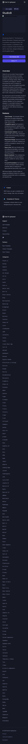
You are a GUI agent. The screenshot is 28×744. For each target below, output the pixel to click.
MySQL (4, 702)
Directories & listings (9, 362)
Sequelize (5, 714)
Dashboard (5, 353)
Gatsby (4, 427)
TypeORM (4, 711)
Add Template (6, 224)
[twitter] (14, 237)
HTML (3, 455)
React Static (6, 594)
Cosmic (4, 341)
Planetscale (5, 563)
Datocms (4, 356)
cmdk (3, 331)
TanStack (4, 656)
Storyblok (5, 628)
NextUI (4, 529)
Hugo (3, 458)
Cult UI (4, 347)
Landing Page (6, 467)
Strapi (4, 631)
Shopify (4, 615)
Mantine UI (5, 486)
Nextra (4, 526)
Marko (4, 489)
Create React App (7, 344)
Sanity (4, 606)
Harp (3, 442)
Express (4, 393)
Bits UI (4, 291)
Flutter (4, 409)
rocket (4, 600)
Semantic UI (5, 612)
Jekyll (4, 461)
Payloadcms (5, 557)
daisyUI (4, 350)
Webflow (4, 690)
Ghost (4, 433)
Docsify (4, 371)
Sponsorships (5, 234)
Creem (4, 547)
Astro (4, 279)
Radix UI (4, 578)
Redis (4, 696)
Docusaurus (5, 378)
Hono (3, 452)
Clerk (4, 325)
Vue (3, 680)
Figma (4, 396)
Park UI (4, 554)
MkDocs (4, 507)
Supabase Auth (6, 643)
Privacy (4, 733)
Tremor (4, 665)
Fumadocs (4, 424)
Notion (4, 532)
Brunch (4, 310)
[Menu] (25, 2)
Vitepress (5, 677)
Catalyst (4, 319)
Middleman (5, 504)
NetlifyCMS (5, 517)
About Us (4, 227)
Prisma (4, 569)
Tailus (4, 649)
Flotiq (4, 405)
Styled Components (7, 637)
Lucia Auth (5, 480)
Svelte (4, 646)
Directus (4, 365)
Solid (4, 622)
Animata (4, 270)
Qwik (3, 575)
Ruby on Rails (6, 581)
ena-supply (9, 9)
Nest (3, 514)
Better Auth (5, 288)
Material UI (5, 492)
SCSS (3, 609)
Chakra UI (5, 322)
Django (4, 368)
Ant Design (5, 273)
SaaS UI (4, 603)
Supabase (4, 640)
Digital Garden (6, 359)
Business (4, 316)
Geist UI (4, 430)
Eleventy (4, 387)
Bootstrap (5, 304)
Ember (4, 390)
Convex (4, 337)
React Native (6, 591)
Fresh (4, 418)
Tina (3, 662)
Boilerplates (6, 300)
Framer (4, 415)
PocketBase (5, 720)
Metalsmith (5, 498)
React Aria (5, 588)
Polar (4, 541)
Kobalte (4, 464)
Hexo (3, 449)
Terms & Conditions (7, 737)
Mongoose (4, 717)
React (4, 585)
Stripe (4, 634)
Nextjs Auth (5, 520)
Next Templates (6, 245)
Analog (4, 263)
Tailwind (4, 652)
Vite (3, 674)
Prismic (4, 572)
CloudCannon (5, 328)
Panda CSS (5, 551)
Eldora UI (5, 384)
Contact (4, 231)
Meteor (4, 501)
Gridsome (4, 439)
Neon (3, 708)
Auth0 (4, 282)
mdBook (4, 495)
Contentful (5, 334)
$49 (17, 9)
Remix (4, 597)
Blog (3, 297)
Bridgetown (5, 307)
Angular (4, 266)
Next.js (4, 523)
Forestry (4, 412)
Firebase (4, 399)
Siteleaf (4, 618)
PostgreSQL (5, 699)
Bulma (4, 313)
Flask (4, 402)
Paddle (4, 538)
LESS (3, 476)
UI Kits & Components (8, 668)
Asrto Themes (6, 252)
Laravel (4, 470)
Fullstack (5, 421)
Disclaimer (5, 740)
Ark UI (4, 276)
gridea (4, 436)
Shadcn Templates (7, 249)
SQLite (4, 705)
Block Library (6, 294)
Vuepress (4, 683)
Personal (4, 560)
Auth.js (4, 285)
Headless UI (5, 446)
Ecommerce (5, 381)
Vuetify (4, 686)
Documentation (6, 375)
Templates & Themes (8, 659)
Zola (3, 693)
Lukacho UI (5, 483)
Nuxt (3, 535)
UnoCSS (4, 671)
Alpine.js (5, 260)
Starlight (5, 625)
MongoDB (4, 510)
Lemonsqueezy (6, 473)
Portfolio (5, 566)
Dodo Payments (6, 544)
